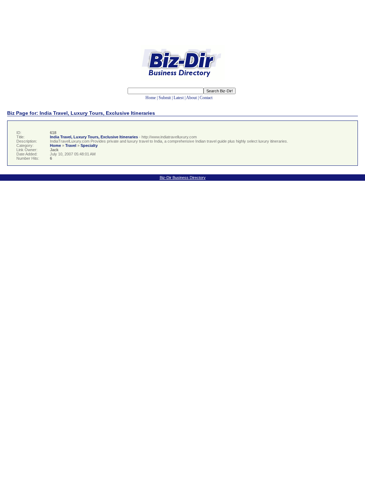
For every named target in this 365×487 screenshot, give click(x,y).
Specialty (89, 145)
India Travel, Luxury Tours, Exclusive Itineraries (94, 137)
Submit (165, 97)
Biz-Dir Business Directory (183, 177)
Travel (70, 145)
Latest (179, 97)
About (191, 97)
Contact (206, 97)
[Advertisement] (182, 28)
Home (150, 97)
